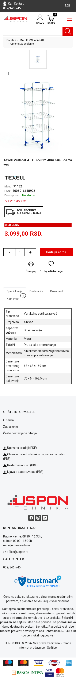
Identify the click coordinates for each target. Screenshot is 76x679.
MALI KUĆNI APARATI (32, 40)
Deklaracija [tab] (36, 291)
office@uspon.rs (17, 551)
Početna (11, 40)
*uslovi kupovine (15, 200)
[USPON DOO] (15, 19)
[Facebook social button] (31, 518)
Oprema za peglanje (22, 43)
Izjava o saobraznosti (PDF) (25, 471)
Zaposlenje (10, 426)
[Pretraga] (67, 31)
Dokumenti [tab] (57, 291)
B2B (67, 5)
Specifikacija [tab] (14, 291)
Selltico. (52, 647)
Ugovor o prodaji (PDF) (22, 447)
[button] (38, 59)
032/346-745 (12, 8)
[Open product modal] (7, 73)
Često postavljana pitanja (20, 433)
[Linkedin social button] (45, 518)
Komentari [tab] (15, 297)
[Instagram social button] (38, 518)
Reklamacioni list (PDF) (22, 465)
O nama (8, 420)
